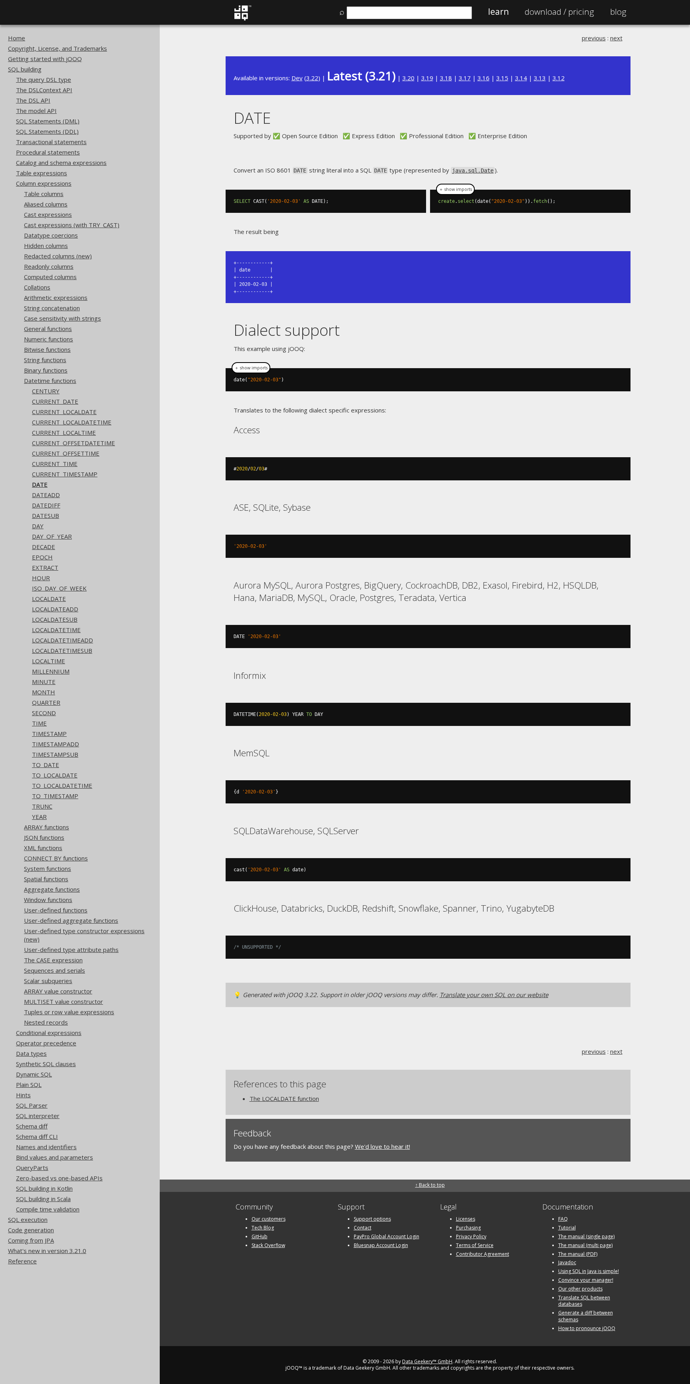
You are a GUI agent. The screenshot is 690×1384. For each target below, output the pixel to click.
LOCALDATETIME (56, 630)
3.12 (559, 78)
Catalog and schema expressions (61, 163)
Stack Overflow (268, 1245)
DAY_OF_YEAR (52, 536)
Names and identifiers (46, 1147)
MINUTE (44, 682)
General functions (48, 329)
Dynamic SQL (34, 1074)
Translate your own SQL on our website (494, 995)
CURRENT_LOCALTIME (64, 432)
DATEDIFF (46, 505)
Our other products (580, 1288)
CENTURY (45, 391)
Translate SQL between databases (584, 1301)
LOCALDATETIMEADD (62, 640)
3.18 (446, 78)
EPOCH (42, 557)
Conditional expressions (48, 1033)
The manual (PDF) (577, 1254)
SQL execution (28, 1219)
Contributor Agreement (482, 1254)
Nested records (46, 1022)
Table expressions (41, 173)
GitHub (260, 1236)
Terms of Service (475, 1245)
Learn (498, 11)
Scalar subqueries (48, 981)
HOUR (41, 578)
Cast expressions (48, 214)
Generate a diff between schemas (585, 1316)
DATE (40, 484)
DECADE (43, 547)
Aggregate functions (52, 889)
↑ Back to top (430, 1185)
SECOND (44, 713)
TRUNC (42, 806)
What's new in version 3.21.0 (47, 1251)
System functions (47, 868)
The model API (36, 111)
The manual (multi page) (585, 1245)
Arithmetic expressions (55, 297)
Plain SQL (29, 1085)
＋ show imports (455, 189)
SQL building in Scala (43, 1199)
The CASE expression (53, 960)
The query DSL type (43, 79)
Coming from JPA (31, 1240)
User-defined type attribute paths (71, 950)
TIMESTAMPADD (55, 744)
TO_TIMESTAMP (55, 796)
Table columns (43, 194)
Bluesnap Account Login (381, 1245)
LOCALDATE (49, 599)
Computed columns (50, 277)
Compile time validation (47, 1209)
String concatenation (52, 308)
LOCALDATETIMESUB (62, 650)
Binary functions (45, 370)
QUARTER (46, 702)
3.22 (312, 78)
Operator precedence (46, 1043)
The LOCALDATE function (284, 1098)
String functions (45, 360)
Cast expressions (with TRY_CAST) (71, 225)
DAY (38, 526)
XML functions (43, 848)
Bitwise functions (47, 349)
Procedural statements (48, 152)
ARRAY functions (46, 827)
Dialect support (287, 329)
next (616, 38)
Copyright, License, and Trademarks (57, 48)
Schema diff (32, 1126)
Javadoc (567, 1262)
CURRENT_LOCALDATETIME (71, 422)
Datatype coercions (51, 235)
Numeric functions (48, 339)
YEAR (39, 817)
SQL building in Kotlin (44, 1188)
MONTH (43, 692)
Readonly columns (48, 266)
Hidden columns (46, 246)
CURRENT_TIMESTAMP (64, 474)
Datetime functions (50, 381)
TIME (39, 723)
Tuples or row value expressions (69, 1012)
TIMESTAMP (49, 734)
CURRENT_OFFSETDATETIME (73, 443)
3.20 (408, 78)
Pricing (559, 11)
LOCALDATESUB (54, 619)
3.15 (502, 78)
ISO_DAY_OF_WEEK (59, 588)
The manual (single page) (586, 1236)
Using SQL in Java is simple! (588, 1271)
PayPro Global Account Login (386, 1236)
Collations (37, 287)
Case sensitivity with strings (62, 318)
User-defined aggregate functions (71, 920)
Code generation (31, 1230)
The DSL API (33, 100)
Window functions (48, 900)
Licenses (465, 1218)
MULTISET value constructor (63, 1001)
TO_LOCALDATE (54, 775)
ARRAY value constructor (58, 991)
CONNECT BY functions (56, 858)
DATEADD (46, 495)
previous (594, 38)
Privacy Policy (471, 1236)
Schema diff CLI (37, 1136)
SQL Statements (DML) (47, 121)
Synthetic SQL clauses (46, 1064)
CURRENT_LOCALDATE (64, 412)
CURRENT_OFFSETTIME (65, 453)
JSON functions (44, 837)
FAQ (563, 1218)
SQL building (25, 69)
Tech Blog (263, 1227)
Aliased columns (45, 204)
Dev (297, 78)
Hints (23, 1095)
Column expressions (43, 183)
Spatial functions (46, 879)
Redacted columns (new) (58, 256)
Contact (362, 1227)
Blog (618, 11)
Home (16, 38)
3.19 (427, 78)
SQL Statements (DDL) (47, 131)
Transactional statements (51, 142)
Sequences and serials (54, 970)
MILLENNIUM (50, 671)
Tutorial (567, 1227)
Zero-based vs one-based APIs (59, 1178)
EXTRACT (45, 567)
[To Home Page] (243, 18)
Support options (372, 1218)
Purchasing (468, 1227)
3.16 (484, 78)
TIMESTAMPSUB (55, 754)
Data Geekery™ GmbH (427, 1361)
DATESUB (45, 515)
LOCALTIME (48, 661)
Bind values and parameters (54, 1157)
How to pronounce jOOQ (586, 1328)
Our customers (269, 1218)
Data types (31, 1053)
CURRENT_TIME (54, 464)
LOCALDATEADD (55, 609)
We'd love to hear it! (382, 1146)
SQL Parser (32, 1105)
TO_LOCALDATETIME (62, 785)
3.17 (465, 78)
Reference (22, 1261)
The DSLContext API (44, 90)
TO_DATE (45, 765)
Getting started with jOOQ (45, 59)
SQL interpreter (37, 1116)
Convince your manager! (585, 1280)
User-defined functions (55, 910)
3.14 (521, 78)
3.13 (540, 78)
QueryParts (32, 1168)
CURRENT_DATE (55, 401)
